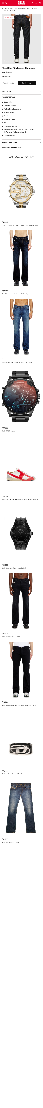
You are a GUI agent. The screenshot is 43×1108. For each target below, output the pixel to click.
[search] (7, 3)
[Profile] (33, 2)
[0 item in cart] (40, 3)
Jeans (28, 8)
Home (4, 8)
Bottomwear (20, 8)
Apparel (10, 8)
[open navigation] (3, 3)
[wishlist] (36, 3)
